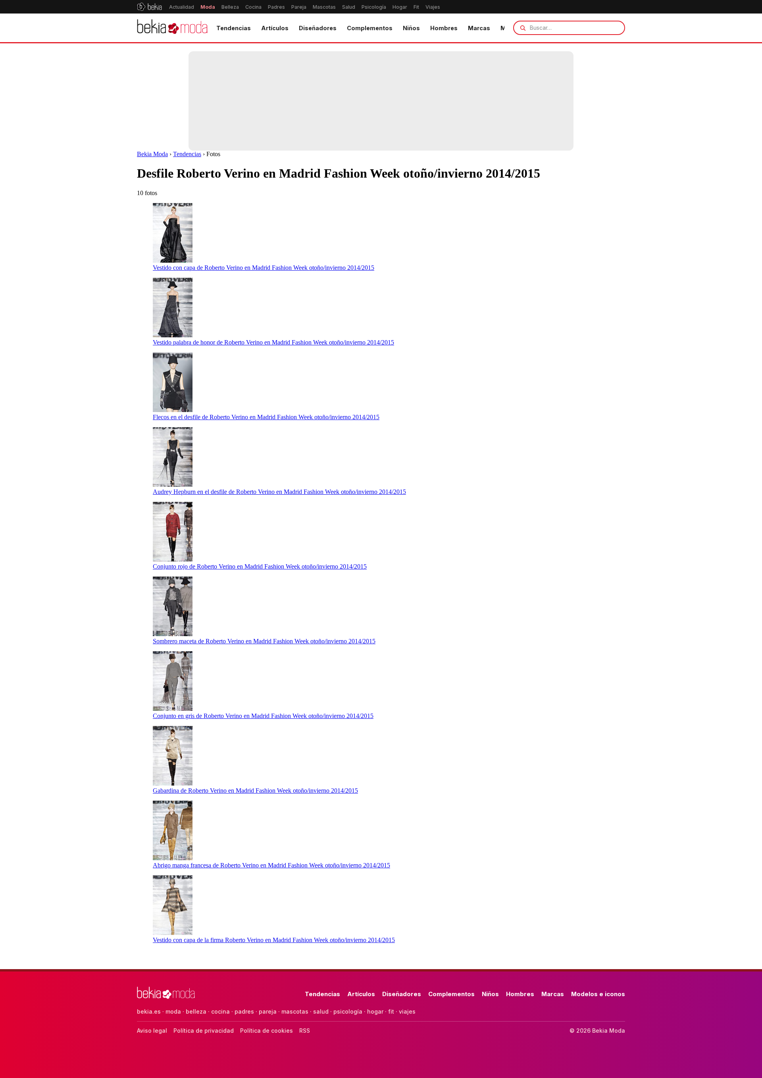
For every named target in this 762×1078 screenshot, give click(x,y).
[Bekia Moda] (172, 28)
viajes (407, 1011)
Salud (348, 7)
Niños (411, 28)
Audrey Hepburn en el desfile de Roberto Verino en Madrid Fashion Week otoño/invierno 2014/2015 (279, 491)
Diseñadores (318, 28)
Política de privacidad (203, 1030)
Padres (276, 7)
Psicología (374, 7)
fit (391, 1011)
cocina (220, 1011)
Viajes (432, 7)
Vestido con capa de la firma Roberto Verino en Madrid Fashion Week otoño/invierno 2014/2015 (274, 940)
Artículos (275, 28)
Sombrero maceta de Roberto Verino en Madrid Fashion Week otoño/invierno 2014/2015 (264, 641)
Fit (416, 7)
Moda (207, 7)
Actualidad (181, 7)
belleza (196, 1011)
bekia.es (149, 1011)
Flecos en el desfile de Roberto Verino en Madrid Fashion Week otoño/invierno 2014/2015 (266, 417)
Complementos (370, 28)
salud (321, 1011)
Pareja (298, 7)
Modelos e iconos (598, 994)
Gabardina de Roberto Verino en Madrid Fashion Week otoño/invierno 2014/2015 (255, 790)
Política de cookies (266, 1030)
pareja (268, 1011)
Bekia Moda (152, 154)
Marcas (479, 28)
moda (173, 1011)
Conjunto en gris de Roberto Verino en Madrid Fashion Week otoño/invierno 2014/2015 (263, 715)
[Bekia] (149, 6)
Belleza (230, 7)
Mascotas (324, 7)
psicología (347, 1011)
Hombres (444, 28)
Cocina (253, 7)
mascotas (294, 1011)
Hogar (400, 7)
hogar (375, 1011)
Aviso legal (152, 1030)
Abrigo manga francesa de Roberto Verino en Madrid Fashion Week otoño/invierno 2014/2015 (271, 865)
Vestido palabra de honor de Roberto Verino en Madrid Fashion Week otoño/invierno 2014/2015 (273, 342)
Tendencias (233, 28)
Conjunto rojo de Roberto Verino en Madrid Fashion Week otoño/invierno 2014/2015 (260, 566)
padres (244, 1011)
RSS (304, 1030)
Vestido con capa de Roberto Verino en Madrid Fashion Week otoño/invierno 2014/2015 (263, 267)
